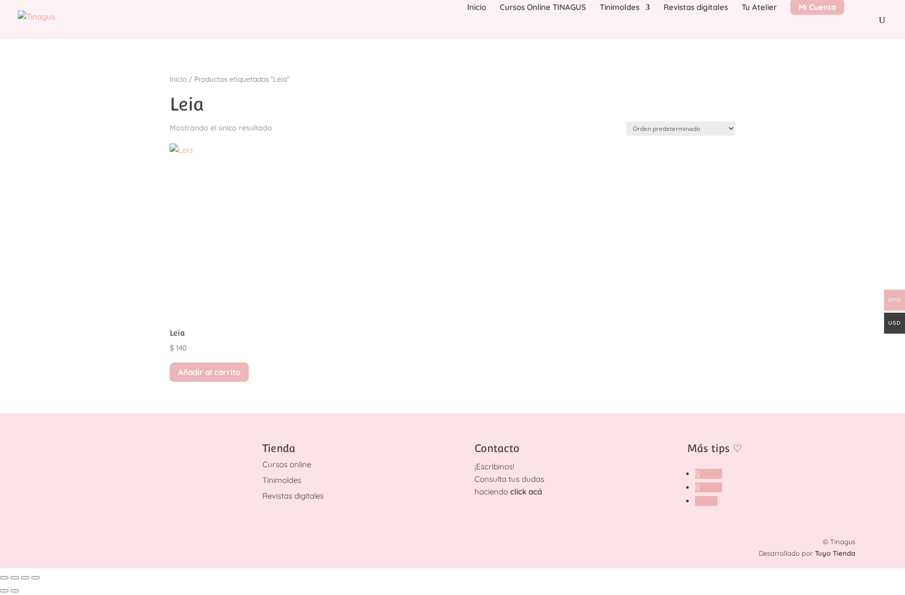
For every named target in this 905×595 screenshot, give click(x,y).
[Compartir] (25, 577)
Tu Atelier (759, 8)
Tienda (278, 448)
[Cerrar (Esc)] (35, 577)
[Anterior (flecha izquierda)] (4, 590)
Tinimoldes (619, 8)
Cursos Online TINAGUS (543, 8)
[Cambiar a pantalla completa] (14, 577)
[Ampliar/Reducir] (4, 577)
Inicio (476, 8)
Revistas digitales (696, 8)
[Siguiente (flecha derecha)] (14, 590)
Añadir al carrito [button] (209, 372)
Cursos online (286, 464)
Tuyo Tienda (835, 553)
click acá (526, 492)
